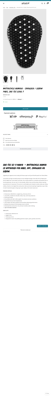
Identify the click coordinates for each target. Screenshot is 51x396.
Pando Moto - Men (12, 7)
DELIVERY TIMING (6, 134)
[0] (47, 3)
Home (4, 7)
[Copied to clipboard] (14, 145)
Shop (7, 7)
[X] (9, 145)
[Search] (42, 3)
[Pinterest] (10, 145)
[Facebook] (7, 145)
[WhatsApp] (12, 145)
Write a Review (42, 226)
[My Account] (44, 3)
